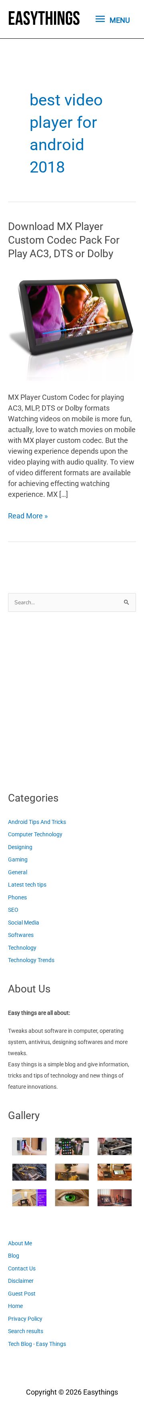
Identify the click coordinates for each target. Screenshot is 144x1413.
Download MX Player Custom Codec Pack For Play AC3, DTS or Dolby (64, 240)
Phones (17, 897)
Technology (22, 948)
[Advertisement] (72, 699)
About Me (20, 1243)
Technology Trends (31, 960)
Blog (13, 1255)
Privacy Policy (25, 1319)
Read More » (28, 516)
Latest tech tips (27, 884)
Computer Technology (35, 834)
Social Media (23, 922)
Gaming (18, 859)
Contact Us (22, 1268)
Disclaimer (21, 1281)
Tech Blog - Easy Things (37, 1344)
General (17, 872)
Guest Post (22, 1293)
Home (15, 1306)
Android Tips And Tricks (37, 822)
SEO (13, 910)
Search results (25, 1331)
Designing (20, 847)
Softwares (21, 935)
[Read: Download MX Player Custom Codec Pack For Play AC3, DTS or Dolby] (72, 324)
